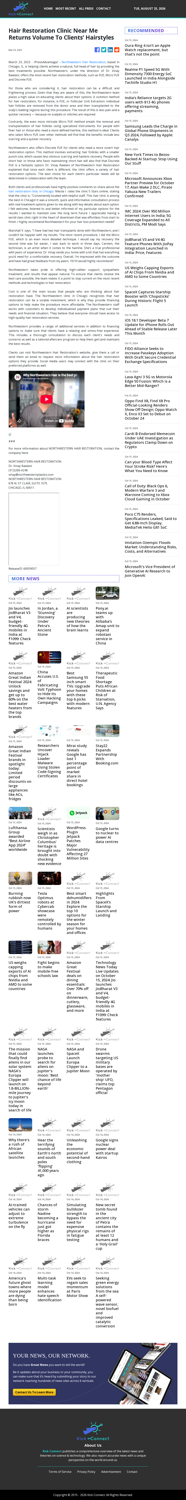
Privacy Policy (86, 1472)
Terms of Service (59, 1472)
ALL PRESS (86, 9)
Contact (132, 1472)
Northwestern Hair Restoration (83, 62)
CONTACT (103, 9)
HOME (48, 9)
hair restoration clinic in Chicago (31, 191)
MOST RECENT (66, 9)
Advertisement (111, 1472)
